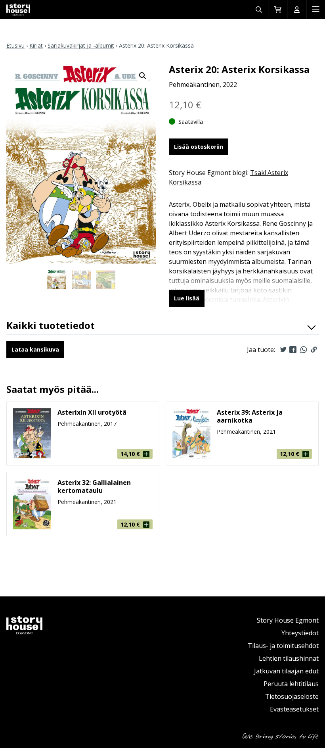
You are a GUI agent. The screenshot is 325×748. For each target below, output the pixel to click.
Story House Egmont (288, 620)
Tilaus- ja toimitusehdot (283, 645)
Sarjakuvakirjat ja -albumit (81, 45)
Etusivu (15, 45)
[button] (143, 76)
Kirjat (36, 45)
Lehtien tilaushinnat (289, 658)
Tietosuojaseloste (292, 696)
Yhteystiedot (300, 633)
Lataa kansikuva (35, 349)
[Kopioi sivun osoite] (314, 349)
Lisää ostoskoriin (198, 146)
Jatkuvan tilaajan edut (286, 671)
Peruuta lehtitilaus (291, 683)
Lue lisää (186, 298)
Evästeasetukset (294, 709)
